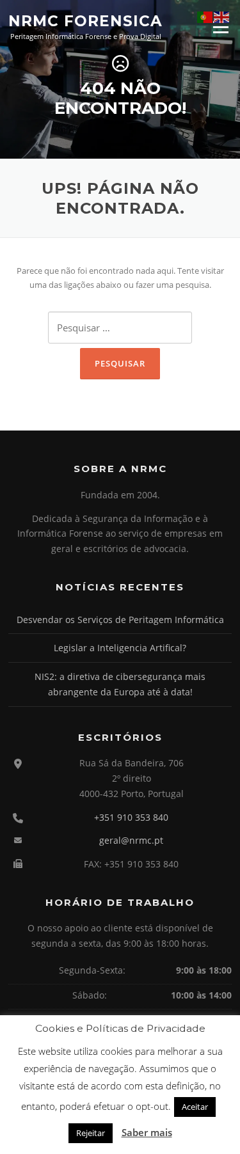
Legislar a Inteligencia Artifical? (120, 648)
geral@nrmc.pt (131, 840)
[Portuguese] (205, 16)
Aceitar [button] (195, 1106)
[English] (222, 16)
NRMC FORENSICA (85, 20)
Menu (220, 27)
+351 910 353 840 (131, 817)
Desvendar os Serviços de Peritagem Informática (120, 619)
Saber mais (147, 1132)
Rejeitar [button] (90, 1133)
